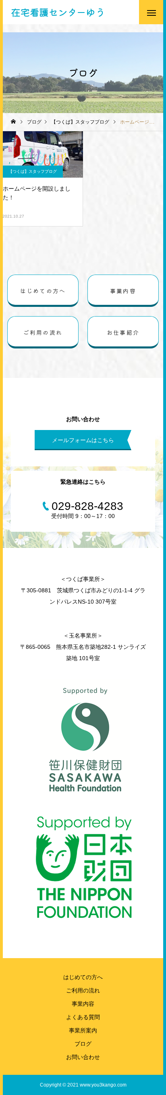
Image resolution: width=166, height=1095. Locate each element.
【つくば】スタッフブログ (32, 171)
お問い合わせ (83, 1057)
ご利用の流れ (83, 990)
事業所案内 (83, 1030)
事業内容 (83, 1004)
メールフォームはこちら (83, 440)
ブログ (83, 1043)
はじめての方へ (83, 977)
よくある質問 (83, 1017)
